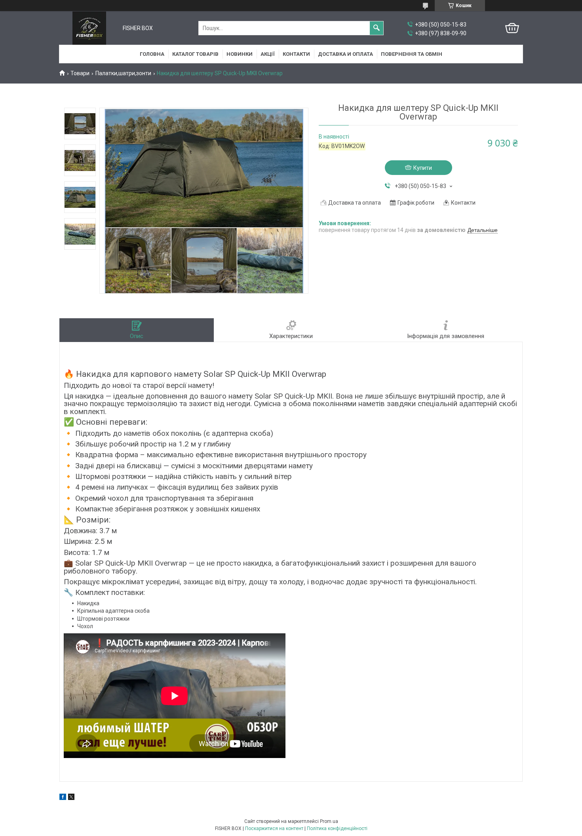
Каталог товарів (195, 54)
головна (152, 54)
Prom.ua (329, 821)
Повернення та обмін (411, 54)
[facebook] (62, 798)
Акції (268, 54)
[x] (71, 798)
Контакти (296, 54)
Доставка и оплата (345, 54)
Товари (79, 73)
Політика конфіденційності (337, 828)
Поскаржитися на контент (274, 828)
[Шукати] (376, 28)
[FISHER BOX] (89, 28)
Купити (422, 168)
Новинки (239, 54)
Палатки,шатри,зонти (123, 73)
